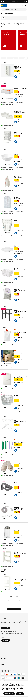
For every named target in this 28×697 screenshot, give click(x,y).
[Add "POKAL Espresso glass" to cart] (15, 233)
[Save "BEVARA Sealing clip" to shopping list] (19, 450)
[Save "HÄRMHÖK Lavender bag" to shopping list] (19, 300)
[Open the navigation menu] (25, 5)
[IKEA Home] (4, 5)
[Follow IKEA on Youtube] (14, 671)
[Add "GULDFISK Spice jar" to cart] (15, 540)
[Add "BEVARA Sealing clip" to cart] (15, 450)
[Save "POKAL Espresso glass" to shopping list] (19, 233)
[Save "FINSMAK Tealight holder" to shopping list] (19, 408)
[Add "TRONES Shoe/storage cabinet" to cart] (15, 385)
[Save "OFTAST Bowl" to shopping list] (19, 164)
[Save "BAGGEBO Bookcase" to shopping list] (19, 76)
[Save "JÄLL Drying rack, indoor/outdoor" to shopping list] (19, 430)
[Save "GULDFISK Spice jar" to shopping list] (19, 540)
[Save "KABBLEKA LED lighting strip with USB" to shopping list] (19, 517)
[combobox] (12, 9)
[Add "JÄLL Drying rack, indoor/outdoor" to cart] (15, 430)
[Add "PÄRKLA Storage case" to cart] (15, 99)
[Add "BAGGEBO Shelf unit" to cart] (15, 588)
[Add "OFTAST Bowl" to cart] (15, 164)
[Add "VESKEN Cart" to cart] (15, 562)
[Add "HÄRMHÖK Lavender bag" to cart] (15, 300)
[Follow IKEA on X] (11, 671)
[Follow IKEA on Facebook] (2, 671)
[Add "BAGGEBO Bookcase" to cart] (15, 76)
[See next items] (26, 58)
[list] (14, 39)
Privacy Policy (15, 688)
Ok (20, 693)
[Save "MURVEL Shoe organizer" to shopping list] (19, 495)
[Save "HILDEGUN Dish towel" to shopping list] (19, 186)
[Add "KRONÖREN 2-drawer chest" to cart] (15, 362)
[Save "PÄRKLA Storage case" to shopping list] (19, 99)
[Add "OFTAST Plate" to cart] (15, 256)
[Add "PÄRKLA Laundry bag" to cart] (15, 340)
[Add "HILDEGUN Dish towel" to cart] (15, 186)
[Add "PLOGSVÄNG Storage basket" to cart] (15, 279)
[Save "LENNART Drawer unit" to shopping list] (19, 141)
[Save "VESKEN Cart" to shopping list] (19, 562)
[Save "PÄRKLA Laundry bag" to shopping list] (19, 340)
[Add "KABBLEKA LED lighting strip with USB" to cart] (15, 517)
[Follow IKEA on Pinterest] (8, 671)
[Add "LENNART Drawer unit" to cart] (15, 141)
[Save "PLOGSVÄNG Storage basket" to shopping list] (19, 279)
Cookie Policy (17, 689)
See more (3, 624)
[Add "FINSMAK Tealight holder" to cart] (15, 408)
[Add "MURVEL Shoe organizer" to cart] (15, 495)
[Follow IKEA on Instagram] (5, 671)
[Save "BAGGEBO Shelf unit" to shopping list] (19, 588)
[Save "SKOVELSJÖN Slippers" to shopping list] (19, 471)
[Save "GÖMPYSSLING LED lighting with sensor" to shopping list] (19, 122)
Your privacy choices (9, 693)
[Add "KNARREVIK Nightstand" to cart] (15, 320)
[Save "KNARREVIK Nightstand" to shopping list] (19, 320)
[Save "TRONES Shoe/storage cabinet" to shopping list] (19, 385)
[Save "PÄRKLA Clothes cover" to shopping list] (19, 208)
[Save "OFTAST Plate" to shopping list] (19, 256)
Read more (3, 26)
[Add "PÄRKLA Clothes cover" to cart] (15, 208)
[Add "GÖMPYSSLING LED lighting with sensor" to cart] (15, 122)
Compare (5, 62)
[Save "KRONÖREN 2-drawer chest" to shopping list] (19, 362)
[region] (14, 688)
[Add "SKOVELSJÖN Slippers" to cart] (15, 471)
